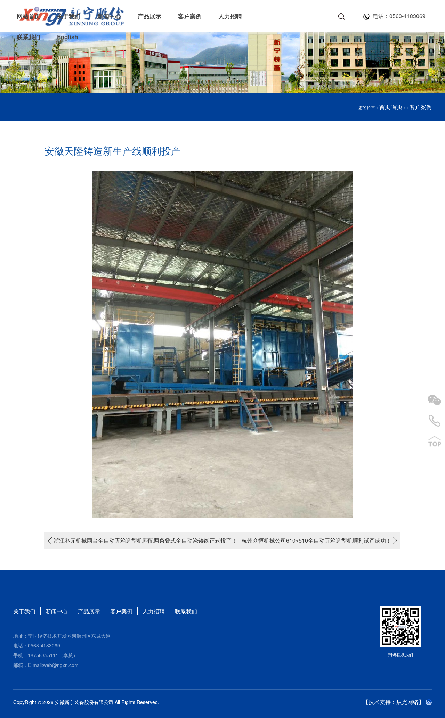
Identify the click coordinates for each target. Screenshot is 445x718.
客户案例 (421, 107)
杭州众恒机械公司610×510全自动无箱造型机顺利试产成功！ (316, 540)
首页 (384, 107)
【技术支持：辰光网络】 (393, 702)
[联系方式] (434, 420)
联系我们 (186, 611)
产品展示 (89, 611)
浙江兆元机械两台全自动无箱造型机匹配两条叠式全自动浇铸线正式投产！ (145, 540)
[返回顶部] (434, 441)
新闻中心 (57, 611)
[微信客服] (434, 399)
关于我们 (24, 611)
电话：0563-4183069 (399, 16)
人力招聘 (154, 611)
